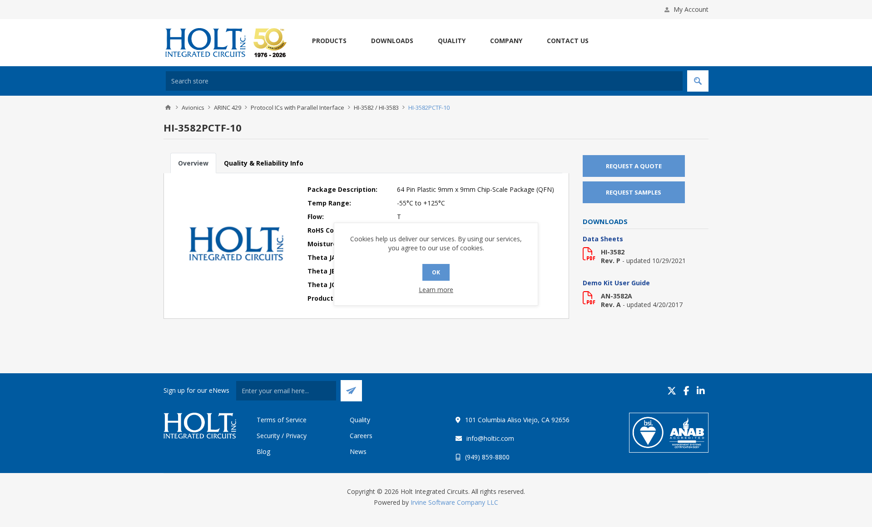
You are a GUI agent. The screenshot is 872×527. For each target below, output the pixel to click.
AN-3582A (616, 296)
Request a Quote (634, 166)
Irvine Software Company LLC (454, 502)
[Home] (168, 107)
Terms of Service (282, 419)
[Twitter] (671, 390)
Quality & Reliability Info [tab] (263, 163)
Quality (360, 419)
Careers (361, 435)
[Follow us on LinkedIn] (701, 390)
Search (697, 81)
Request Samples (633, 192)
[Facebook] (686, 390)
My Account (691, 9)
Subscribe (351, 390)
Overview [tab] (193, 163)
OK (436, 272)
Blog (263, 451)
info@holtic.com (490, 438)
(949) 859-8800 (487, 457)
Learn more (436, 289)
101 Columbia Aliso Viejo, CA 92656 (517, 419)
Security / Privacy (282, 435)
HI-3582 (612, 252)
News (358, 451)
